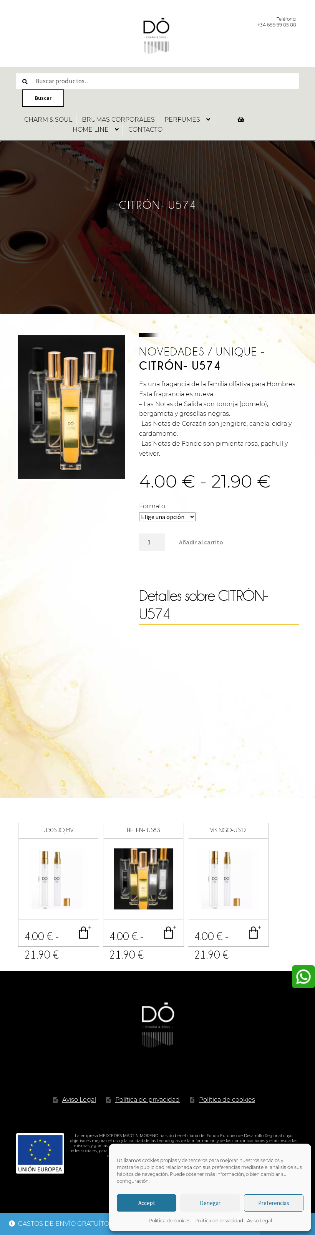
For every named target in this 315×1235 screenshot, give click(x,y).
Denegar (210, 1203)
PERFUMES (182, 119)
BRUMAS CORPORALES (118, 119)
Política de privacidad (218, 1220)
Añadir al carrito (201, 542)
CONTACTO (145, 129)
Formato (152, 506)
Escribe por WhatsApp (303, 976)
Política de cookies (170, 1220)
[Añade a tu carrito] (85, 932)
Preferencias (273, 1203)
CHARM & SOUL (48, 119)
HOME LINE (91, 129)
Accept (146, 1203)
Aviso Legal (259, 1220)
